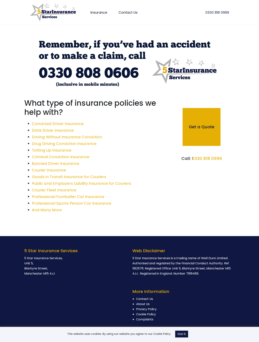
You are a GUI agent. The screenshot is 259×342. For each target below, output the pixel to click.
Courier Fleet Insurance (54, 190)
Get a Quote (201, 127)
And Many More (47, 210)
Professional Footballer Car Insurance (68, 196)
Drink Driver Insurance (53, 130)
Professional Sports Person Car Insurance (71, 203)
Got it (181, 334)
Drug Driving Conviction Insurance (64, 143)
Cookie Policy (146, 314)
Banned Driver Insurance (55, 163)
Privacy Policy (146, 309)
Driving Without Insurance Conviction (67, 137)
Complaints (144, 319)
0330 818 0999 (217, 12)
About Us (143, 304)
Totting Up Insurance (51, 150)
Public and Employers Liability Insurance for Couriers (81, 183)
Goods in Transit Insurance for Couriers (69, 176)
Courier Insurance (49, 170)
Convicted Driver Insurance (58, 123)
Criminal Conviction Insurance (60, 157)
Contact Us (128, 12)
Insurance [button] (98, 12)
